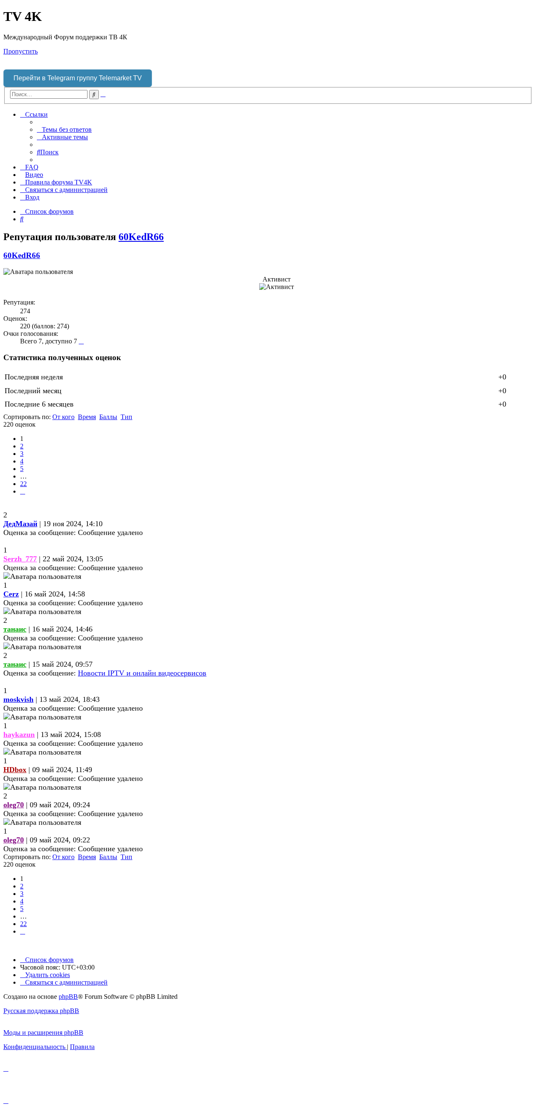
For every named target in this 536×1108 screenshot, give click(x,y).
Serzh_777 (20, 559)
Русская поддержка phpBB (41, 1010)
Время (87, 416)
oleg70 (13, 805)
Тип (126, 416)
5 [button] (21, 468)
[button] (22, 491)
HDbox (14, 769)
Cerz (11, 594)
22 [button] (23, 483)
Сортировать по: (27, 416)
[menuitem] (64, 129)
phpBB (68, 996)
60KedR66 (141, 236)
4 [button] (21, 461)
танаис (14, 629)
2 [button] (21, 446)
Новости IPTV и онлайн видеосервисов (142, 673)
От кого (63, 416)
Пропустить (20, 51)
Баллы (108, 416)
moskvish (18, 699)
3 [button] (21, 453)
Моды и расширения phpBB (43, 1032)
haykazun (19, 734)
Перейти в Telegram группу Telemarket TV (77, 78)
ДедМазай (20, 523)
